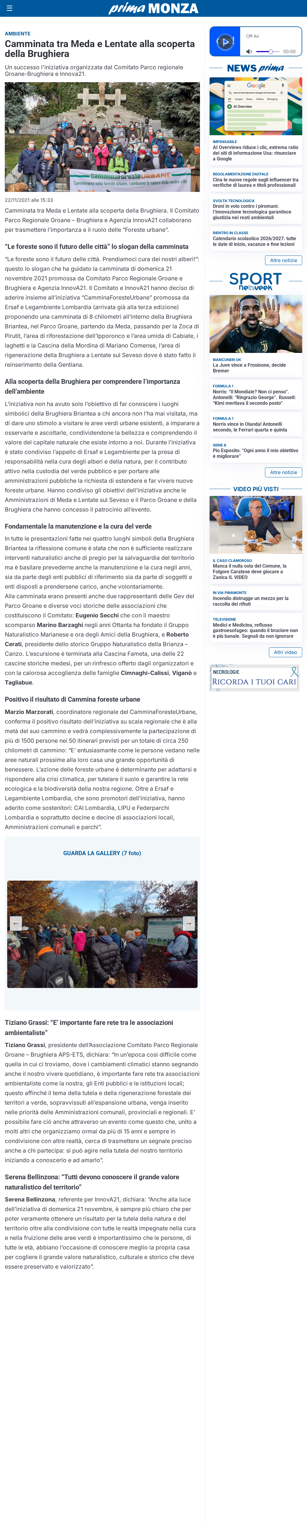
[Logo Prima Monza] (153, 8)
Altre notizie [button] (283, 260)
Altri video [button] (285, 652)
